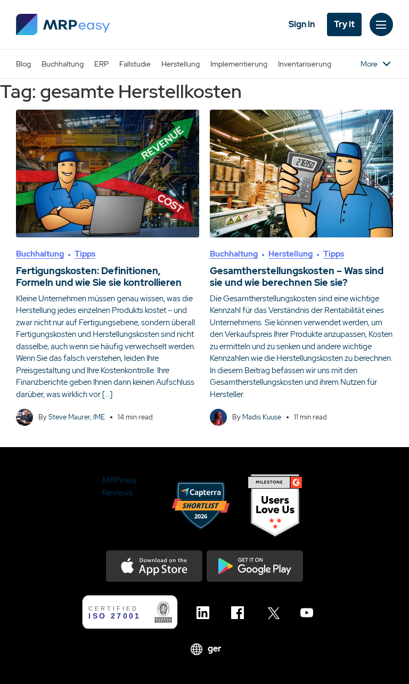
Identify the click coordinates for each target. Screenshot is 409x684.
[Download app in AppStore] (154, 566)
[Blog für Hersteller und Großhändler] (63, 24)
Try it (344, 24)
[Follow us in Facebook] (240, 613)
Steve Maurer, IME (76, 417)
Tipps (85, 254)
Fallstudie (135, 64)
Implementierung (238, 64)
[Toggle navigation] (381, 24)
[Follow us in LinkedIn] (206, 613)
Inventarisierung (304, 64)
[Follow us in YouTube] (309, 613)
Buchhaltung (63, 64)
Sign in (302, 24)
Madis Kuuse (261, 417)
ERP (101, 64)
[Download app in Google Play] (254, 566)
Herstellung (180, 64)
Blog (23, 64)
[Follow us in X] (275, 613)
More (369, 64)
